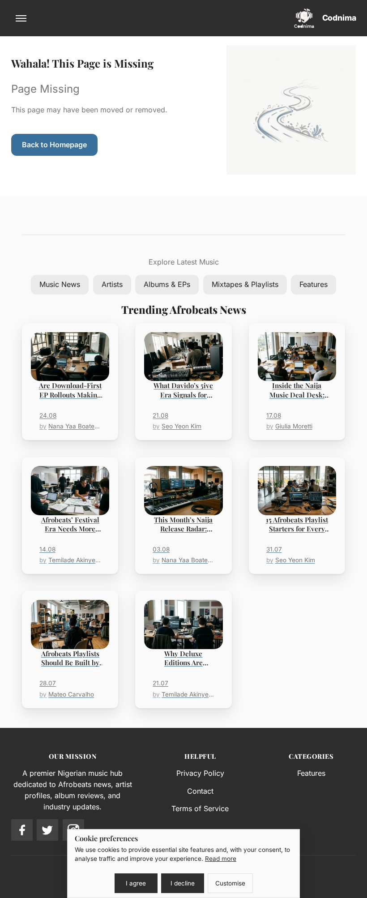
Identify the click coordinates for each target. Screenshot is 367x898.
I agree (136, 883)
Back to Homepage (54, 144)
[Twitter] (47, 830)
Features (313, 284)
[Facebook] (22, 830)
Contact (200, 791)
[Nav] (21, 18)
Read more (220, 858)
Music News (59, 284)
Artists (112, 284)
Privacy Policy (200, 773)
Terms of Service (200, 808)
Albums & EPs (167, 284)
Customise (230, 883)
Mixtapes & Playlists (245, 284)
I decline (183, 883)
